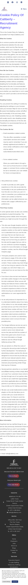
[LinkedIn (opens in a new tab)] (20, 2)
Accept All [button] (15, 581)
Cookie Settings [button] (6, 581)
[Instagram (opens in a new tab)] (17, 2)
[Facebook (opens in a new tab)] (12, 2)
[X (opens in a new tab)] (8, 2)
